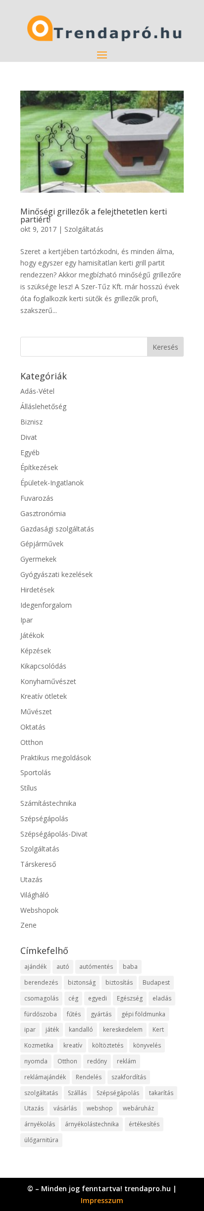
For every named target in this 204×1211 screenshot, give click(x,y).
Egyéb (30, 452)
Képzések (35, 650)
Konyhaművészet (48, 681)
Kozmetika (38, 1045)
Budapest (156, 982)
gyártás (101, 1014)
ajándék (35, 966)
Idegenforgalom (46, 605)
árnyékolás (39, 1124)
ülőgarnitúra (41, 1140)
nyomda (36, 1061)
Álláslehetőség (43, 406)
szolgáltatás (41, 1093)
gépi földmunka (143, 1014)
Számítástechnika (48, 803)
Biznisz (31, 421)
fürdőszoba (40, 1014)
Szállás (77, 1093)
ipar (30, 1029)
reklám (126, 1061)
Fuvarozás (36, 498)
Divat (28, 437)
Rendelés (89, 1077)
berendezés (41, 982)
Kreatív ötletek (43, 696)
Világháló (34, 894)
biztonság (82, 982)
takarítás (161, 1093)
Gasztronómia (43, 513)
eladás (162, 998)
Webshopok (39, 910)
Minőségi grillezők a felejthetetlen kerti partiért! (93, 215)
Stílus (28, 787)
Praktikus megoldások (55, 757)
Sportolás (35, 772)
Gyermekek (38, 559)
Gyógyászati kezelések (56, 574)
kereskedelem (123, 1029)
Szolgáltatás (83, 229)
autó (62, 966)
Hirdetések (37, 589)
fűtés (74, 1014)
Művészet (36, 711)
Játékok (32, 635)
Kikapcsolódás (43, 666)
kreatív (72, 1045)
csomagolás (41, 998)
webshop (100, 1108)
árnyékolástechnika (92, 1124)
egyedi (97, 998)
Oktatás (33, 727)
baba (130, 966)
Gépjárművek (41, 543)
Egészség (130, 998)
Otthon (31, 742)
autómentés (96, 966)
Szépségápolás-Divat (54, 834)
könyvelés (147, 1045)
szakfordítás (128, 1077)
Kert (158, 1029)
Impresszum (102, 1200)
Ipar (26, 620)
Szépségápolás (44, 818)
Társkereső (38, 864)
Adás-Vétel (37, 391)
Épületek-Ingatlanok (52, 482)
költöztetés (107, 1045)
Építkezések (39, 467)
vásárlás (65, 1108)
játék (52, 1029)
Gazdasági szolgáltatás (57, 528)
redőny (97, 1061)
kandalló (81, 1029)
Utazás (31, 879)
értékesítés (144, 1124)
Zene (28, 925)
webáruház (138, 1108)
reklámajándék (45, 1077)
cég (73, 998)
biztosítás (119, 982)
